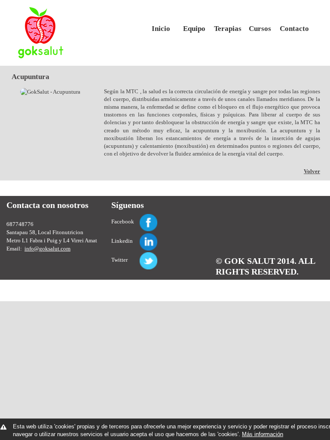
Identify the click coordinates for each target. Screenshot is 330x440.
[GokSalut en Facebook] (138, 217)
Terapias (227, 28)
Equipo (194, 28)
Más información (262, 434)
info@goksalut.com (47, 248)
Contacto (293, 28)
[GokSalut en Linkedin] (138, 237)
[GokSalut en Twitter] (138, 256)
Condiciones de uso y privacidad (255, 282)
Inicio (161, 28)
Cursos (260, 28)
